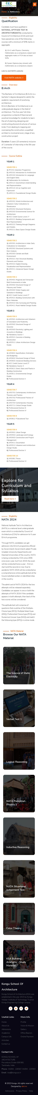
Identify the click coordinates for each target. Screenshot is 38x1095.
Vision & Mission (27, 1025)
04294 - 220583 (28, 1069)
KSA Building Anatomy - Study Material (16, 962)
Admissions (6, 1029)
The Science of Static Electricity (18, 674)
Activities (5, 1040)
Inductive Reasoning (17, 847)
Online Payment (27, 1036)
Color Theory (13, 928)
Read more (9, 498)
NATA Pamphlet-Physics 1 (16, 802)
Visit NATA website (13, 77)
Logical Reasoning (16, 762)
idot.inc (24, 1086)
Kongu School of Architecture (12, 987)
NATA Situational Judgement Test (16, 888)
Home (4, 11)
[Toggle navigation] (34, 4)
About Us (5, 1025)
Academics (6, 1033)
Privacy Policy (21, 1091)
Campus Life (6, 1036)
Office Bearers (26, 1033)
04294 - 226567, (15, 1069)
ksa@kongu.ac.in (14, 1072)
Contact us (6, 1044)
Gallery (23, 1029)
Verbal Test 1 (14, 719)
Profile (23, 1022)
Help (31, 1091)
